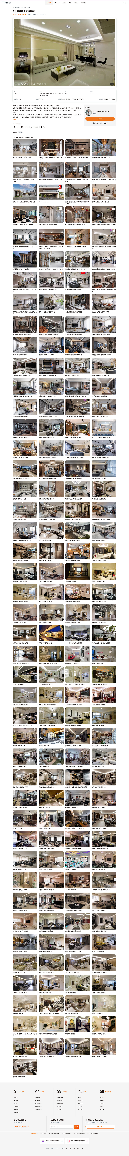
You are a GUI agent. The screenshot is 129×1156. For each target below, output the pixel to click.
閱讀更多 (14, 119)
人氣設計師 (37, 1097)
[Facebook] (66, 1148)
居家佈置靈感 (60, 1103)
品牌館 (76, 2)
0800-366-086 (21, 1126)
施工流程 (80, 1109)
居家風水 (80, 1097)
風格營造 (80, 1103)
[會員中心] (126, 2)
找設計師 (56, 2)
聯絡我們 (102, 1106)
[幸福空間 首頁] (6, 2)
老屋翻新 (16, 1100)
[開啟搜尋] (123, 2)
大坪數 (15, 1103)
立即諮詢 (100, 119)
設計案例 (49, 2)
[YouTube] (74, 1148)
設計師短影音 (60, 1100)
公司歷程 (102, 1100)
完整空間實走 (60, 1097)
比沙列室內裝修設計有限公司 (26, 7)
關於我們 (102, 1097)
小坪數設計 (59, 1109)
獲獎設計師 (37, 1100)
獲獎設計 (16, 1097)
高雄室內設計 (38, 1109)
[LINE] (78, 1148)
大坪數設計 (59, 1106)
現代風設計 (16, 1109)
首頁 (13, 7)
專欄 (70, 2)
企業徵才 (102, 1103)
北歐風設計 (16, 1106)
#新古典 (20, 132)
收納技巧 (80, 1100)
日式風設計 (16, 1112)
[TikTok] (82, 1148)
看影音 (64, 2)
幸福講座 (83, 2)
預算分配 (80, 1106)
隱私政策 (102, 1109)
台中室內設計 (38, 1106)
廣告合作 (99, 1127)
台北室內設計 (38, 1103)
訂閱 (76, 1127)
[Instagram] (70, 1148)
